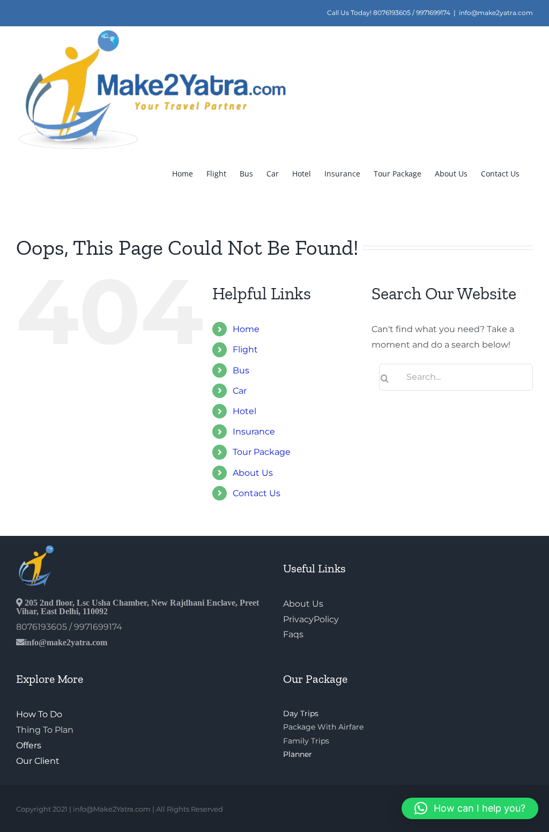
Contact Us (256, 493)
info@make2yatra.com (496, 13)
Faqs (293, 634)
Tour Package (262, 452)
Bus (241, 370)
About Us (253, 473)
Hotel (244, 411)
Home (246, 329)
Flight (245, 349)
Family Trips (306, 741)
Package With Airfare (323, 727)
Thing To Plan (44, 730)
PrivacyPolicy (311, 619)
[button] (470, 808)
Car (240, 391)
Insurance (254, 431)
